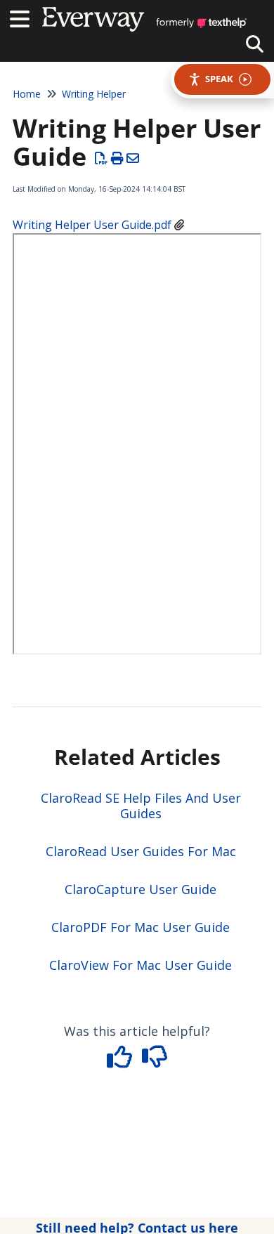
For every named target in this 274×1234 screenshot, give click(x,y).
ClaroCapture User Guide (140, 889)
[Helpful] (121, 1061)
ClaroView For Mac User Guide (140, 965)
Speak (219, 78)
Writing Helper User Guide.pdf (92, 224)
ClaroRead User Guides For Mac (141, 851)
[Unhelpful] (155, 1061)
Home (27, 93)
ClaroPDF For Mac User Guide (140, 927)
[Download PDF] (101, 158)
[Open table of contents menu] (24, 17)
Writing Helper (94, 93)
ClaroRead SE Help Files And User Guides (141, 805)
